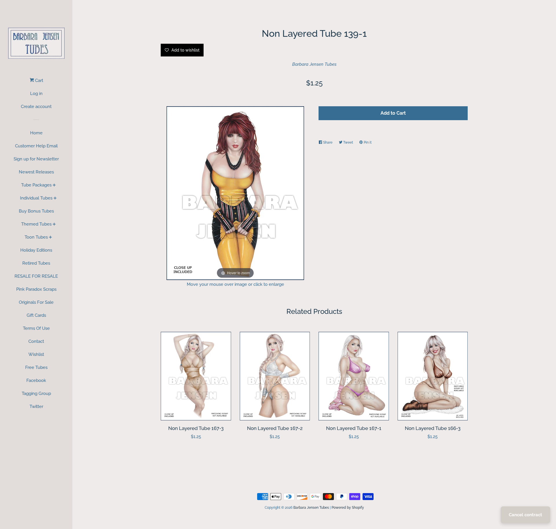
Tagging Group (36, 393)
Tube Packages (36, 185)
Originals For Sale (36, 302)
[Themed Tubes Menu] (54, 224)
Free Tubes (36, 367)
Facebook (36, 380)
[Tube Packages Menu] (54, 185)
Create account (36, 106)
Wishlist (36, 354)
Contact (36, 341)
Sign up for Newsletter (36, 159)
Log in (36, 93)
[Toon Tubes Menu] (50, 237)
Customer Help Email (36, 146)
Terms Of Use (36, 328)
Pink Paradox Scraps (36, 289)
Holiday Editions (36, 250)
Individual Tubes (36, 198)
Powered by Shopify (348, 508)
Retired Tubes (36, 263)
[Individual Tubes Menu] (55, 198)
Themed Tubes (36, 224)
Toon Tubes (36, 237)
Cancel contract (525, 514)
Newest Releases (36, 172)
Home (36, 133)
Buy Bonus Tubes (36, 211)
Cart (38, 80)
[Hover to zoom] (235, 192)
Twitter (36, 406)
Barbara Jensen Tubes (314, 64)
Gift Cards (36, 315)
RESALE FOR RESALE (36, 276)
